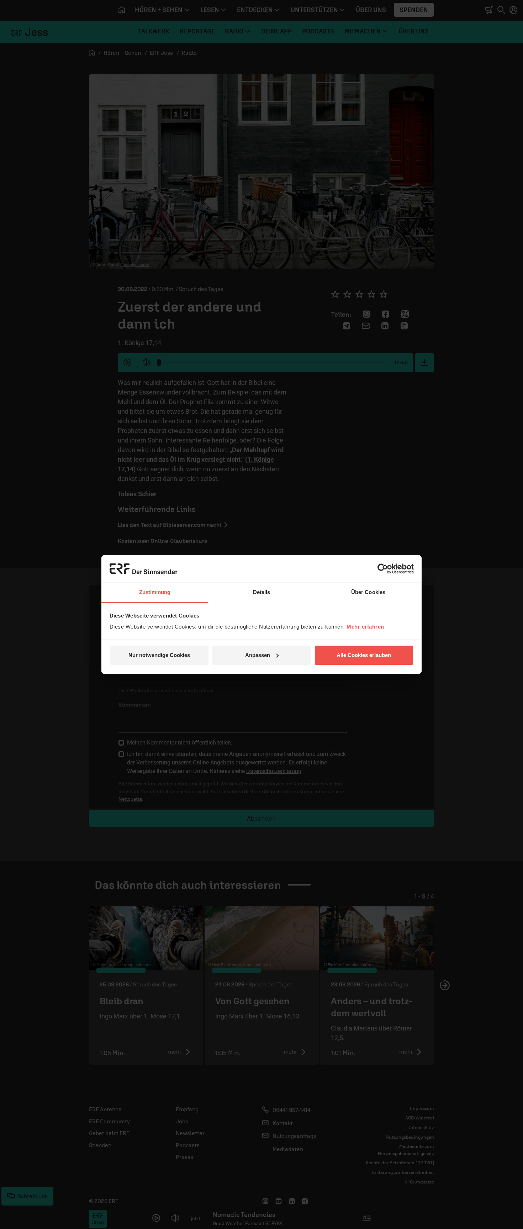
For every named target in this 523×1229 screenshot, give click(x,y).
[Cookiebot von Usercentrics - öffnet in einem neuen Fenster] (383, 568)
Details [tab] (261, 592)
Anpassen (257, 655)
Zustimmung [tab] (155, 592)
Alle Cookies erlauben (364, 655)
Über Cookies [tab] (368, 592)
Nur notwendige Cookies (159, 655)
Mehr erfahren (365, 627)
